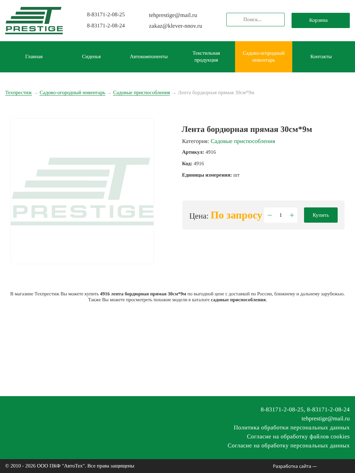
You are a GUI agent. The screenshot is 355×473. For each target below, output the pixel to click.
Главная (34, 57)
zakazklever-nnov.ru (175, 26)
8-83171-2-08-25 (106, 15)
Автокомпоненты (149, 57)
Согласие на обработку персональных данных (289, 445)
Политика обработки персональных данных (292, 427)
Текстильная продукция (206, 57)
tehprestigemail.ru (173, 15)
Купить (321, 215)
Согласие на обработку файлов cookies (298, 436)
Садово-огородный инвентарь (263, 57)
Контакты (321, 57)
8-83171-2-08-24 (106, 26)
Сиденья (91, 57)
